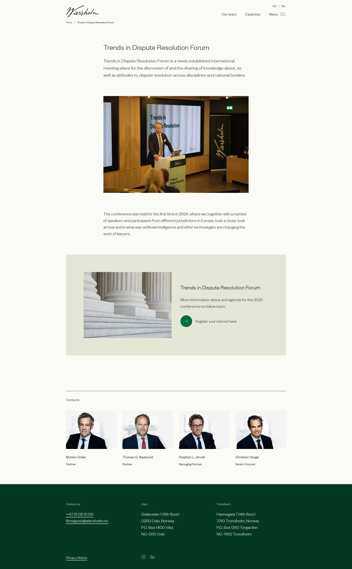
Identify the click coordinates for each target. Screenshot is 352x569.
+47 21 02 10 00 (79, 514)
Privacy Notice (76, 557)
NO (274, 6)
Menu (273, 14)
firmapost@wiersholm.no (87, 520)
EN (283, 6)
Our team (229, 14)
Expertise (252, 14)
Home (69, 22)
